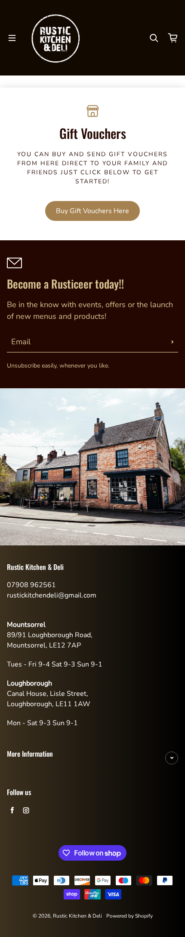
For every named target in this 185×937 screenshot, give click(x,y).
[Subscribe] (172, 341)
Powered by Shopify (129, 915)
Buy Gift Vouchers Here (92, 211)
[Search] (154, 38)
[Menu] (12, 38)
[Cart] (173, 38)
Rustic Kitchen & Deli (77, 915)
